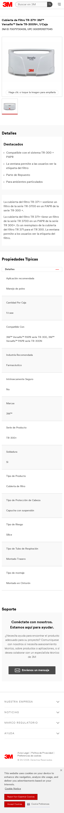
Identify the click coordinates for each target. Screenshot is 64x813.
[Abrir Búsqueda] (59, 4)
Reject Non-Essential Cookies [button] (20, 797)
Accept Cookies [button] (14, 804)
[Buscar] (49, 4)
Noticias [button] (11, 712)
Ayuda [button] (9, 733)
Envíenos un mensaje (35, 670)
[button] (38, 804)
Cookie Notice (13, 789)
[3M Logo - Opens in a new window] (7, 4)
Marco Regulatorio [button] (21, 723)
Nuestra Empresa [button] (18, 702)
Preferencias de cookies (29, 756)
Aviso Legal (23, 753)
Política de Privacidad (42, 753)
